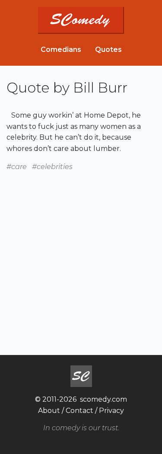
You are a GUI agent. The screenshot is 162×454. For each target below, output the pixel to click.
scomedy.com (103, 399)
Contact (79, 410)
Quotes (108, 49)
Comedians (61, 49)
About (49, 410)
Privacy (111, 410)
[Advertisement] (81, 253)
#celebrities (52, 167)
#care (16, 167)
